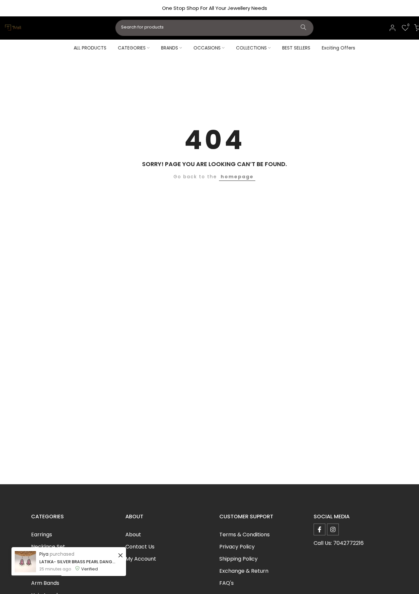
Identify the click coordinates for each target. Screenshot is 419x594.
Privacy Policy (237, 546)
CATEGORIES (132, 48)
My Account (140, 559)
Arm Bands (45, 583)
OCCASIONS (207, 48)
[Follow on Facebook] (319, 529)
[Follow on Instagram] (333, 529)
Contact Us (140, 546)
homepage (237, 176)
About (133, 534)
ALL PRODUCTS (90, 48)
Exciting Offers (338, 48)
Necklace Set (48, 546)
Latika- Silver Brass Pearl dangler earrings (77, 562)
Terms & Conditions (244, 534)
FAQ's (226, 583)
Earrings (41, 534)
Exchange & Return (243, 571)
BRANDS (169, 48)
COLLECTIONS (251, 48)
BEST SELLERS (296, 48)
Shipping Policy (238, 559)
